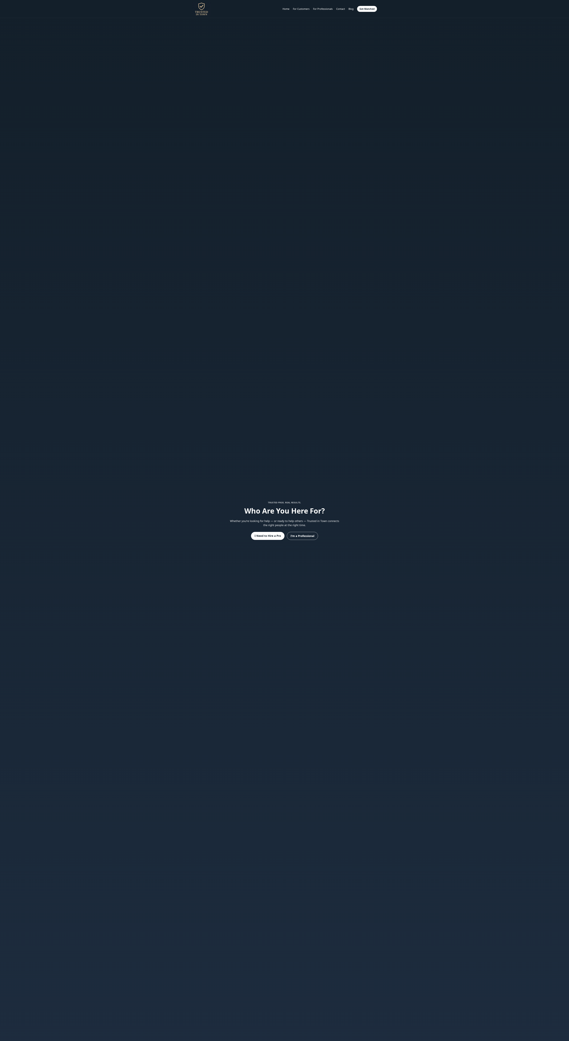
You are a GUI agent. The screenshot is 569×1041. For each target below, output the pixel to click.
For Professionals (323, 9)
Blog (351, 9)
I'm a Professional (302, 536)
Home (286, 9)
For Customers (301, 9)
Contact (340, 9)
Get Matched (367, 9)
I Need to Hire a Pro (268, 536)
